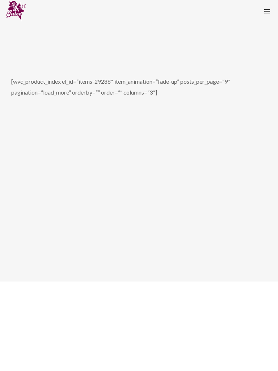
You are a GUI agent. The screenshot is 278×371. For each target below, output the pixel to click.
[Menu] (267, 11)
